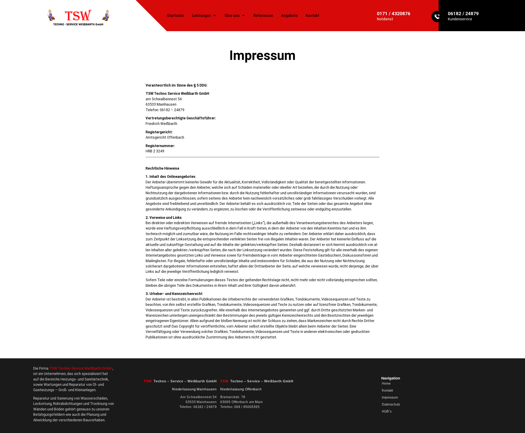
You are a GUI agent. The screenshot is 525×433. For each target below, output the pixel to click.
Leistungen (201, 16)
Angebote (289, 16)
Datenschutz (391, 404)
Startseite (175, 16)
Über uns (232, 16)
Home (386, 383)
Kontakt (312, 16)
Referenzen (263, 16)
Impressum (390, 397)
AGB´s (386, 411)
